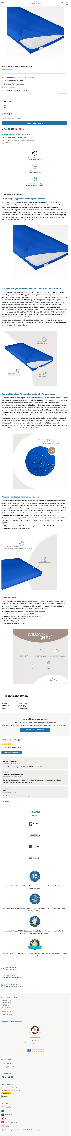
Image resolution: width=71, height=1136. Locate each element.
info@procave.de (11, 984)
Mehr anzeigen (5, 801)
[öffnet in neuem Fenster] (35, 1051)
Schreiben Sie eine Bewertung (11, 752)
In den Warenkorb (35, 123)
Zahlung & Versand (7, 1067)
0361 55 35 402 (11, 976)
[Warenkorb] (67, 3)
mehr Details (62, 93)
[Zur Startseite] (35, 3)
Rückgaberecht (15, 140)
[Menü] (3, 3)
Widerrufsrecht (6, 1063)
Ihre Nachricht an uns (36, 730)
